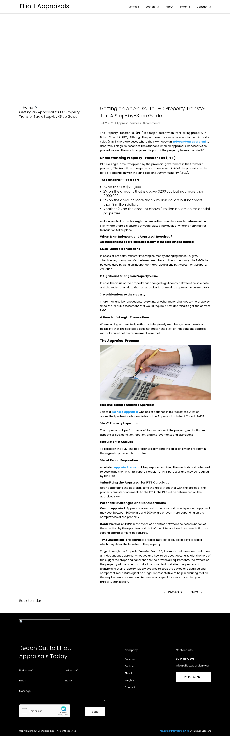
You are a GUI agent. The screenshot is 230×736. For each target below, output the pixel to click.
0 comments (151, 123)
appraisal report (126, 467)
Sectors (150, 7)
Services (133, 7)
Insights (185, 7)
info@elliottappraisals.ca (192, 666)
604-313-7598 (185, 659)
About (169, 7)
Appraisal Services (129, 123)
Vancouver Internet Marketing (174, 730)
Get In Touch (191, 677)
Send (95, 712)
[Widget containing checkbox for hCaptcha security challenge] (44, 710)
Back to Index (30, 600)
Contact (202, 7)
